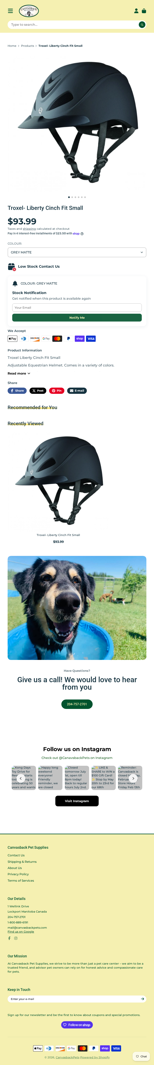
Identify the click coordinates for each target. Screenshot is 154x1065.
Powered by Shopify (95, 1057)
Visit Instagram (77, 801)
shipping (29, 229)
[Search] (142, 24)
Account (136, 10)
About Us (15, 868)
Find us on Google (21, 931)
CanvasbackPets (67, 1057)
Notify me (77, 318)
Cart (144, 10)
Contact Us (16, 855)
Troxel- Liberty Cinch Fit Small (58, 487)
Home (12, 46)
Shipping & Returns (22, 862)
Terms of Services (21, 880)
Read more (17, 373)
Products (27, 46)
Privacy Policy (18, 874)
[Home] (29, 11)
